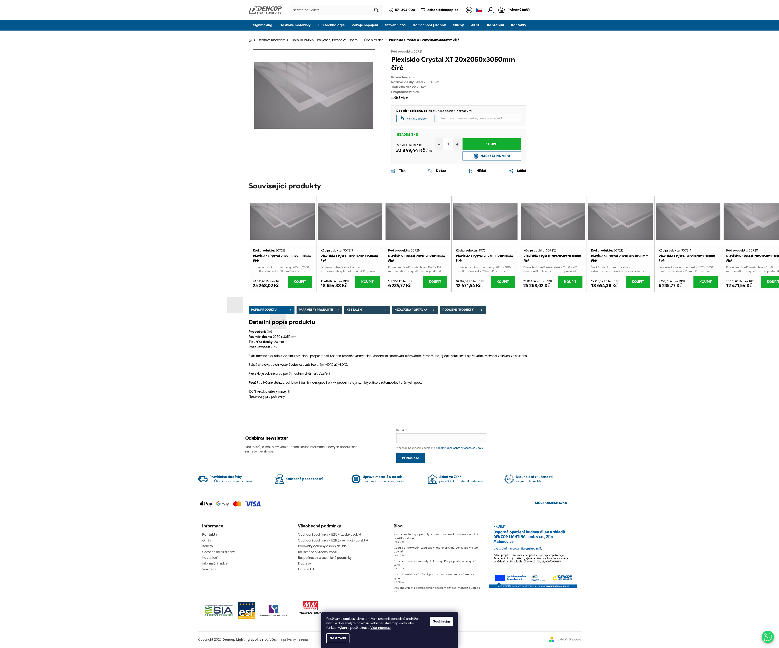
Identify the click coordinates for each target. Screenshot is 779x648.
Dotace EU (306, 569)
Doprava (304, 563)
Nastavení (338, 638)
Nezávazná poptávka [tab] (410, 310)
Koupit (492, 144)
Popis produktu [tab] (264, 310)
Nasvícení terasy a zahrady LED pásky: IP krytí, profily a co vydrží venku (435, 563)
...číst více (399, 98)
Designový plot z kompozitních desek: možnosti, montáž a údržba (437, 588)
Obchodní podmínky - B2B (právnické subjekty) (333, 540)
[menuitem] (263, 25)
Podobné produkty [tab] (458, 310)
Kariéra (207, 546)
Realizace (209, 569)
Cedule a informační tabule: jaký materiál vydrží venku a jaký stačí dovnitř (436, 549)
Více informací (380, 628)
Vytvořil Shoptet (569, 639)
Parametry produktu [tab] (316, 310)
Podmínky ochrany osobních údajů (323, 546)
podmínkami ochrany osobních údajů (460, 448)
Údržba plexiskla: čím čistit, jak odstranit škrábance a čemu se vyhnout (434, 576)
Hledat (376, 10)
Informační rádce (214, 563)
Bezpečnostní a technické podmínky (325, 558)
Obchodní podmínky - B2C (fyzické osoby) (329, 535)
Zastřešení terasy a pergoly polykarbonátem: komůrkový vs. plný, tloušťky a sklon (436, 536)
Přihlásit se (410, 458)
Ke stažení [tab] (354, 310)
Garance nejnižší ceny (218, 552)
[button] (768, 637)
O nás (206, 540)
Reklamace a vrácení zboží (317, 552)
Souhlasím (441, 621)
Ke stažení (210, 558)
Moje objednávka (551, 503)
